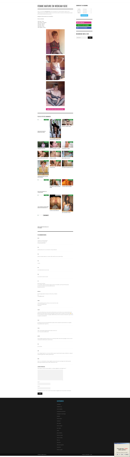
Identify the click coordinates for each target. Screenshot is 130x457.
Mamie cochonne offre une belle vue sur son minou (43, 227)
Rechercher (84, 15)
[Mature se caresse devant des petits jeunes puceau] (55, 93)
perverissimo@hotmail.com (50, 285)
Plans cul (58, 440)
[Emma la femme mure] (55, 41)
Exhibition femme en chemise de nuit (55, 139)
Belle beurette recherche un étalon (67, 167)
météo (58, 430)
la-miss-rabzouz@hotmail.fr (42, 304)
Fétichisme (58, 420)
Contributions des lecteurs (61, 411)
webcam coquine (59, 449)
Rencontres (59, 442)
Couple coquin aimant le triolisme (55, 148)
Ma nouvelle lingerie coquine (66, 126)
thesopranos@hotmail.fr (42, 242)
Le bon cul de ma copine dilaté (54, 210)
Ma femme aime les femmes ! (66, 148)
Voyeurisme (59, 447)
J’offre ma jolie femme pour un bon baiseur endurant (43, 177)
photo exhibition (59, 432)
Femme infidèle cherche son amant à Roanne (55, 187)
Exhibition (58, 416)
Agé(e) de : (79, 12)
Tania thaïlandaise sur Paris (66, 212)
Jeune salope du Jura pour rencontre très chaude (42, 132)
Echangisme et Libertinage (61, 413)
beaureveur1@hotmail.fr (43, 339)
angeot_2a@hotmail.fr (52, 314)
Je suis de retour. (52, 167)
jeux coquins (59, 428)
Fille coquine (59, 423)
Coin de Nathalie (59, 409)
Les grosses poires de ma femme (67, 186)
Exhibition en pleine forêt (41, 148)
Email (39, 386)
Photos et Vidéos (60, 437)
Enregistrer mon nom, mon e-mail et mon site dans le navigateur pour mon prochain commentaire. (54, 390)
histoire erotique (59, 425)
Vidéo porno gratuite (60, 444)
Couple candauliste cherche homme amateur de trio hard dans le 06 (43, 207)
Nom (39, 381)
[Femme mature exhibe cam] (55, 67)
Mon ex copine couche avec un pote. (43, 158)
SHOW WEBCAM (81, 22)
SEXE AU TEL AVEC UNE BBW (83, 25)
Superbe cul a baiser (53, 158)
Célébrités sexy (59, 406)
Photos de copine (60, 435)
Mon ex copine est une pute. (66, 158)
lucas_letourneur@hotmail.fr (44, 331)
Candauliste (59, 404)
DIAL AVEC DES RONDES (82, 27)
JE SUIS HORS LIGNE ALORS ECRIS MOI (55, 109)
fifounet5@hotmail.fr (41, 323)
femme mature (59, 418)
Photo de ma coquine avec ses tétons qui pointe (42, 192)
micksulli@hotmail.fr (41, 296)
